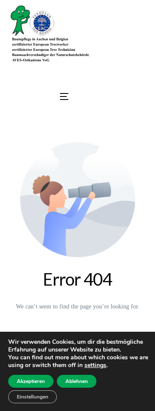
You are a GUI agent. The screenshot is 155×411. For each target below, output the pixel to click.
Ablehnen (76, 381)
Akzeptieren (31, 381)
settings (95, 365)
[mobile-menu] (38, 96)
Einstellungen (32, 396)
